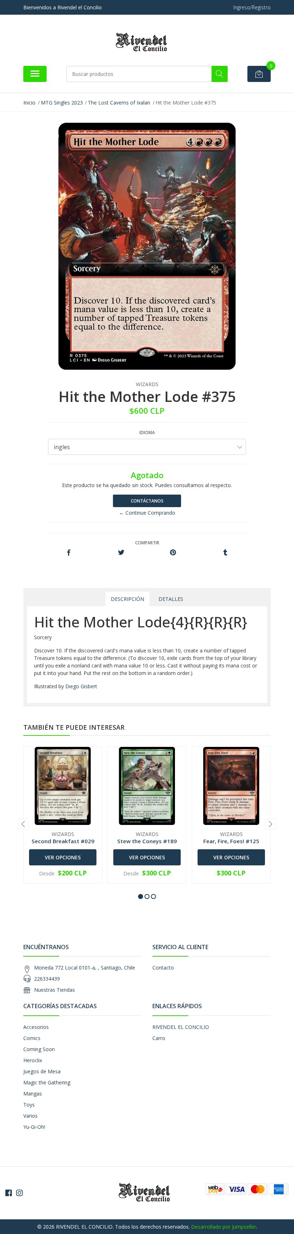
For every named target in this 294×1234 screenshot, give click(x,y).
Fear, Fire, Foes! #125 (231, 841)
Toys (29, 1104)
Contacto (163, 967)
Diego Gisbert (81, 686)
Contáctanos (147, 501)
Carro (158, 1038)
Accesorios (36, 1027)
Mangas (32, 1093)
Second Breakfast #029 (63, 841)
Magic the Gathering (46, 1082)
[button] (140, 896)
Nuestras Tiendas (54, 989)
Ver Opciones (63, 857)
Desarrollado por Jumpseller (223, 1226)
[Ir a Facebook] (8, 1193)
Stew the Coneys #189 (147, 841)
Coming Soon (39, 1049)
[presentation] (23, 823)
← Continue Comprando (147, 512)
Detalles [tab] (170, 599)
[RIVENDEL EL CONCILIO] (144, 42)
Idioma (147, 432)
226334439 (47, 978)
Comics (32, 1038)
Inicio (29, 102)
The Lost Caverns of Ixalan (119, 102)
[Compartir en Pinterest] (173, 552)
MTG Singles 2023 (62, 102)
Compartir (147, 543)
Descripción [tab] (127, 599)
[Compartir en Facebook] (68, 552)
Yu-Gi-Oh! (34, 1126)
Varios (30, 1115)
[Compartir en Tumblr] (225, 552)
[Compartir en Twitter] (121, 552)
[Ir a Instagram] (19, 1193)
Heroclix (32, 1060)
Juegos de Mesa (42, 1071)
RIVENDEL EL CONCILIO (180, 1027)
